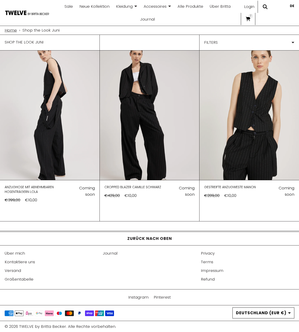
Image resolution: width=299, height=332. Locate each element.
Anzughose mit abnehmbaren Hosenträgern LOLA (29, 189)
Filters (211, 42)
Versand (13, 270)
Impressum (212, 270)
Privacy (208, 253)
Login (249, 6)
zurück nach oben (149, 238)
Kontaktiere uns (20, 262)
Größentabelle (19, 279)
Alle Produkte (190, 6)
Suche (265, 7)
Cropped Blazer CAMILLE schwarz (132, 187)
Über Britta (220, 6)
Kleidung (124, 6)
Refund (208, 279)
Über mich (15, 253)
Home (11, 30)
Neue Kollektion (94, 6)
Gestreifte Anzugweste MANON (230, 187)
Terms (207, 262)
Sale (68, 6)
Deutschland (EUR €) (261, 313)
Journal (147, 19)
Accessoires (155, 6)
